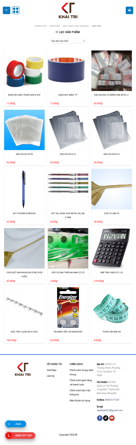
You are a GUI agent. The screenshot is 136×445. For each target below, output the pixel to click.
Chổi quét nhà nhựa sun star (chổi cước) (24, 274)
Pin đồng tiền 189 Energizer (68, 332)
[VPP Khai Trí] (68, 10)
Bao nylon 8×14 (112, 154)
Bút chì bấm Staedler (24, 213)
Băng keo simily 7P (68, 95)
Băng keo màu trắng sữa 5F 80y (24, 95)
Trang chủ (40, 26)
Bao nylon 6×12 (68, 154)
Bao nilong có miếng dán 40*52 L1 (111, 95)
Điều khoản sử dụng (80, 400)
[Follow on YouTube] (112, 418)
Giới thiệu (51, 370)
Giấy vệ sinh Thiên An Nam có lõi (68, 272)
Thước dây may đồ (111, 332)
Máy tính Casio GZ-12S (112, 272)
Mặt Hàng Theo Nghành (76, 26)
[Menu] (6, 10)
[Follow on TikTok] (105, 418)
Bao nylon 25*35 (24, 154)
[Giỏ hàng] (129, 10)
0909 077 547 (112, 400)
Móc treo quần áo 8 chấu (24, 332)
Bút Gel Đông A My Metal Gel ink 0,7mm (68, 215)
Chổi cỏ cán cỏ (111, 213)
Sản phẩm (54, 26)
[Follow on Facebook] (99, 418)
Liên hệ (50, 376)
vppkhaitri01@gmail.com (110, 410)
